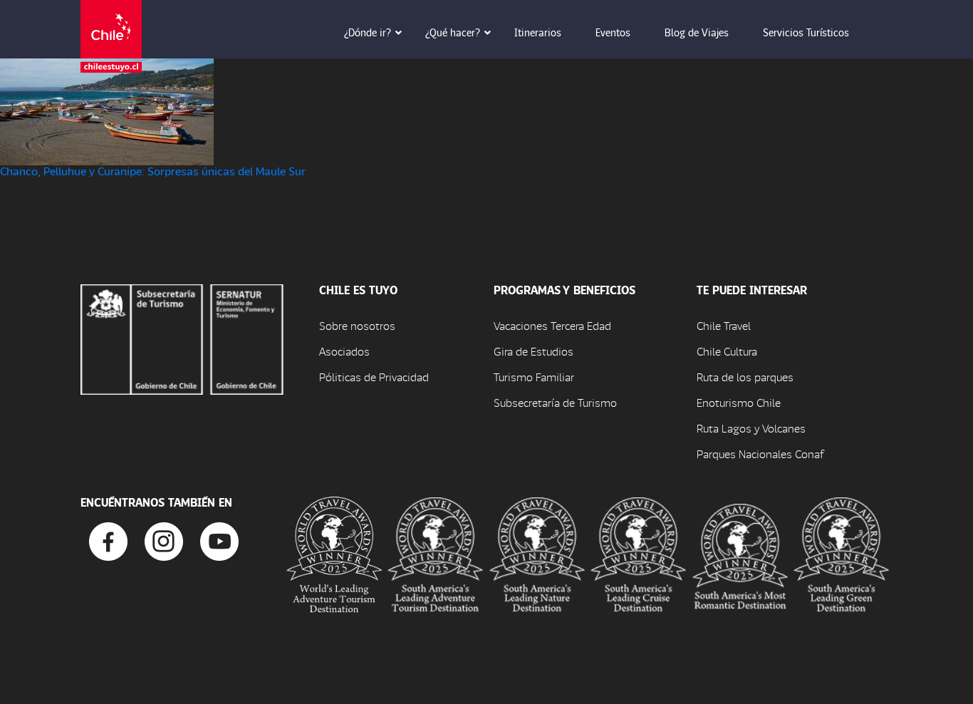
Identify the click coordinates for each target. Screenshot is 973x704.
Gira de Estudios (533, 350)
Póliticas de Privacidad (374, 376)
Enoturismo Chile (739, 402)
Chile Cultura (727, 350)
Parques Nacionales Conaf (760, 453)
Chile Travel (724, 325)
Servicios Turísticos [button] (806, 32)
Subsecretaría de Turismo (555, 402)
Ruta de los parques (745, 376)
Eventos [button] (612, 32)
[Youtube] (219, 539)
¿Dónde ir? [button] (367, 32)
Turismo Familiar (534, 376)
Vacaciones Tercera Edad (552, 325)
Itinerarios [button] (537, 32)
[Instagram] (164, 539)
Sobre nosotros (357, 325)
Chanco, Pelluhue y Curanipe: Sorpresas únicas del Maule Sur (153, 170)
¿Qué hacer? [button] (452, 32)
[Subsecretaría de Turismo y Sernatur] (181, 337)
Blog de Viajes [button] (697, 32)
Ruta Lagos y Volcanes (751, 427)
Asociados (344, 350)
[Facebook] (108, 539)
